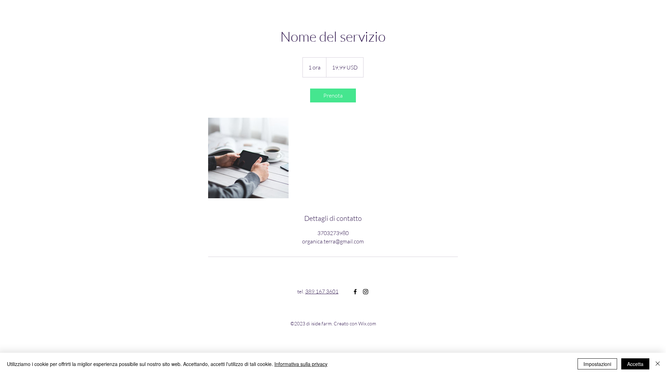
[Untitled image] (248, 158)
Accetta (635, 363)
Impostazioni (597, 363)
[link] (333, 95)
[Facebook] (355, 291)
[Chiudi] (658, 363)
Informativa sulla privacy (300, 363)
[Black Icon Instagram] (365, 291)
